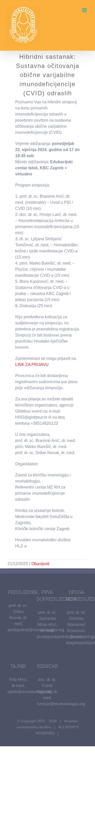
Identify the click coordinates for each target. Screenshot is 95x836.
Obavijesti (40, 564)
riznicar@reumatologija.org (61, 704)
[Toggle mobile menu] (84, 10)
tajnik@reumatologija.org (30, 692)
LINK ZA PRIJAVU (32, 364)
